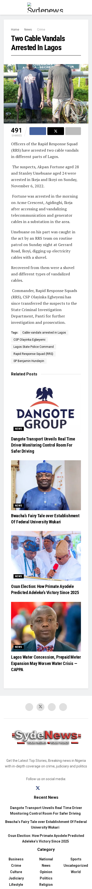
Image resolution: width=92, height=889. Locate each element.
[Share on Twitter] (55, 131)
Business (16, 859)
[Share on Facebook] (37, 131)
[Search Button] (86, 7)
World (76, 872)
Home (15, 29)
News (28, 29)
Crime (41, 29)
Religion (46, 885)
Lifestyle (16, 885)
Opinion (46, 872)
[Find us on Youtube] (52, 707)
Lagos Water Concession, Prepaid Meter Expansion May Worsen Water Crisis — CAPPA (46, 663)
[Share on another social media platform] (73, 131)
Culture (16, 872)
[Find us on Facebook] (29, 707)
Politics (46, 878)
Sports (75, 859)
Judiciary (16, 878)
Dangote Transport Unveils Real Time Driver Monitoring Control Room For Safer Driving (43, 445)
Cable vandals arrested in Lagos (44, 332)
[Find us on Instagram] (46, 788)
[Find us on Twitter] (40, 707)
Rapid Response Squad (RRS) (33, 354)
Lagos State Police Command (33, 347)
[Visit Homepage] (46, 7)
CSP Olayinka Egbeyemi (29, 339)
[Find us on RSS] (63, 707)
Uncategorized (76, 865)
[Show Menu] (6, 7)
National (46, 859)
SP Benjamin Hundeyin (28, 361)
